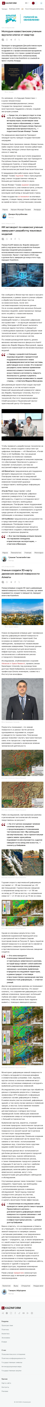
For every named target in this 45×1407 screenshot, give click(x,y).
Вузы (16, 1286)
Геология (6, 1286)
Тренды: (5, 9)
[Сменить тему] (35, 3)
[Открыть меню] (41, 3)
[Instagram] (3, 40)
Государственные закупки (11, 1371)
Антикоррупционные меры (11, 1367)
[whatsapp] (7, 40)
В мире (4, 1342)
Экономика (6, 1338)
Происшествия (7, 1325)
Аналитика (5, 1334)
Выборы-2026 (14, 9)
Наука (5, 210)
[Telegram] (11, 40)
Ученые (27, 553)
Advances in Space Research (13, 663)
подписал (19, 176)
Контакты (5, 1387)
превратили (19, 1273)
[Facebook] (15, 40)
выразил (25, 185)
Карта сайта (6, 1383)
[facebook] (15, 1313)
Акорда (37, 210)
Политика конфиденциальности (13, 1358)
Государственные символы (12, 1362)
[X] (19, 40)
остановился (23, 196)
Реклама (5, 1391)
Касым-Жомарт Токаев (21, 210)
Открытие (25, 1286)
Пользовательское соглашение (13, 1354)
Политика (5, 1330)
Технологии (16, 553)
